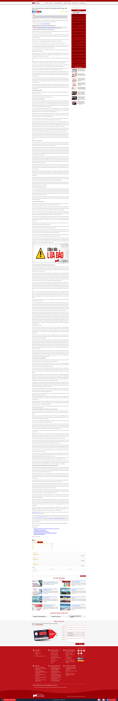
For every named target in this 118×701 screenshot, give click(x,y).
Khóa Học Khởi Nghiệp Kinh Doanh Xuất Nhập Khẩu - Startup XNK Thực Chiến (79, 46)
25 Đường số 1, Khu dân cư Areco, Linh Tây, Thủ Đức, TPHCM (70, 674)
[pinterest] (39, 12)
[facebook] (33, 12)
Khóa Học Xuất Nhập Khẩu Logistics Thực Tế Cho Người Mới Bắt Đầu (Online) (41, 672)
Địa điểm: (63, 635)
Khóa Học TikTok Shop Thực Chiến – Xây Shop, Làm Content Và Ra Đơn (81, 70)
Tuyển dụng (53, 661)
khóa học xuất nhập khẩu (54, 518)
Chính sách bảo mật (54, 651)
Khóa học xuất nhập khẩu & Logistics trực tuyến (79, 18)
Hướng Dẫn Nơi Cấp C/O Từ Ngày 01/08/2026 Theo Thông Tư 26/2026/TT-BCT (82, 88)
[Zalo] (81, 653)
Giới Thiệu (37, 651)
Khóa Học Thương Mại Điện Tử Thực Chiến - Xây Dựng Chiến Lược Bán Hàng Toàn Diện (79, 59)
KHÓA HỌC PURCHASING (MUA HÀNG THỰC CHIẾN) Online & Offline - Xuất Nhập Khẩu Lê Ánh (79, 24)
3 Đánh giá (67, 11)
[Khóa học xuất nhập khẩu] (36, 4)
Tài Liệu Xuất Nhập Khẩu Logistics (75, 616)
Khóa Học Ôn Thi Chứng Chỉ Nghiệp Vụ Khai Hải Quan (79, 63)
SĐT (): (63, 628)
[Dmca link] (80, 661)
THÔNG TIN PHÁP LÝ (55, 650)
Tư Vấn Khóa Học (69, 658)
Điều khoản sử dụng (54, 653)
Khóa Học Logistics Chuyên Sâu (78, 61)
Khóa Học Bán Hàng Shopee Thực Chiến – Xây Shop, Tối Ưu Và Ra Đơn (82, 74)
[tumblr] (40, 12)
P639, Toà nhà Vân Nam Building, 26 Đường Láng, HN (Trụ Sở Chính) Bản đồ (56, 668)
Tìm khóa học (56, 699)
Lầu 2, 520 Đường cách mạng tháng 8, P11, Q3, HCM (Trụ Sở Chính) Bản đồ (71, 668)
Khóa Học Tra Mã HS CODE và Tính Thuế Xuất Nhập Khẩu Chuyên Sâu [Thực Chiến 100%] (79, 53)
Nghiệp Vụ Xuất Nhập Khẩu (39, 616)
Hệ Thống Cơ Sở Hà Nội (55, 665)
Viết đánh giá (40, 542)
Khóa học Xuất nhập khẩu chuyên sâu (79, 65)
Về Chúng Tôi (37, 650)
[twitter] (35, 12)
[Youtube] (81, 651)
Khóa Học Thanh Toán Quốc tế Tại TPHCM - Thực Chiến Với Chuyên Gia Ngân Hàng (81, 102)
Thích (83, 555)
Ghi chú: (63, 639)
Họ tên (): (63, 626)
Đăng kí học (62, 699)
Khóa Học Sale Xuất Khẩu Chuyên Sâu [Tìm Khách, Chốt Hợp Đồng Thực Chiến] (79, 36)
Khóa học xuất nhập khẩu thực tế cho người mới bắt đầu (79, 12)
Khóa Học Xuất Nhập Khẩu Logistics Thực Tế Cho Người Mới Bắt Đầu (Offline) (41, 668)
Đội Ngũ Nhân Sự (38, 653)
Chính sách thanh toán (54, 654)
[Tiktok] (84, 651)
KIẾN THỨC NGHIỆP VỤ (70, 650)
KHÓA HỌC (37, 665)
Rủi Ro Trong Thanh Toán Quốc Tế (42, 531)
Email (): (63, 630)
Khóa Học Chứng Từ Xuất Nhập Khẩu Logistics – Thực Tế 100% (79, 33)
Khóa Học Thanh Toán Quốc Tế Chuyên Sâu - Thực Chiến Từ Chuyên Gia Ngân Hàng (79, 30)
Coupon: (63, 637)
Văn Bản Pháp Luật (69, 657)
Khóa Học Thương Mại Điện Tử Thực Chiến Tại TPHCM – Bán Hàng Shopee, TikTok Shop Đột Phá (81, 93)
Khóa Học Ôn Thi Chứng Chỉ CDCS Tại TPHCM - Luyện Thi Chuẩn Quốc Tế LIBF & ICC (82, 84)
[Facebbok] (78, 651)
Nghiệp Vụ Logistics (69, 653)
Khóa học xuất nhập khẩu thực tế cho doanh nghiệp (79, 44)
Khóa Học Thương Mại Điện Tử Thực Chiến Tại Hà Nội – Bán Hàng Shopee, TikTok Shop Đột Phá (81, 98)
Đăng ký (81, 643)
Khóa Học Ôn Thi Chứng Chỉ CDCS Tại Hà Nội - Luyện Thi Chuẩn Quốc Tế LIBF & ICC (82, 79)
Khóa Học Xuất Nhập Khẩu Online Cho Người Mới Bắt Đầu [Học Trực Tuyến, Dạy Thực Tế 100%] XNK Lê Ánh (79, 15)
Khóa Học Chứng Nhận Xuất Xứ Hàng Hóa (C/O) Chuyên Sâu (79, 41)
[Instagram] (78, 653)
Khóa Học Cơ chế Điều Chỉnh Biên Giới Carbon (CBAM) (79, 56)
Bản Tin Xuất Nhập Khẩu (70, 660)
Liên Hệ (36, 654)
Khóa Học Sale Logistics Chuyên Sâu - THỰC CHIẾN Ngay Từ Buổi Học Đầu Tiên (79, 49)
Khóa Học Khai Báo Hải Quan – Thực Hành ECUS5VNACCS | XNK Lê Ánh (79, 21)
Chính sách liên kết (54, 660)
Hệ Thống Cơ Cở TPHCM (70, 665)
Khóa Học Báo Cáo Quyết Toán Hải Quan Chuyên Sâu (79, 27)
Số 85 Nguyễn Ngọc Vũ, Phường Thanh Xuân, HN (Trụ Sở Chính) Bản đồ (56, 672)
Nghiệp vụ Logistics (56, 616)
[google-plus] (37, 12)
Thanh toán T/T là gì (37, 528)
